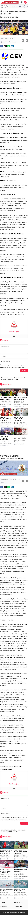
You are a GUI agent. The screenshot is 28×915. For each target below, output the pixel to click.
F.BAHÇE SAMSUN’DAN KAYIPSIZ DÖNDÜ (7, 398)
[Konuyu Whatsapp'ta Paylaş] (8, 46)
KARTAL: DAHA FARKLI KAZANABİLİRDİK (20, 398)
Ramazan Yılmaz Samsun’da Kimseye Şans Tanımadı (5, 871)
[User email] (14, 336)
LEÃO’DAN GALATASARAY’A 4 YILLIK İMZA (5, 418)
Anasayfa (3, 16)
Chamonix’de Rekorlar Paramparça (20, 870)
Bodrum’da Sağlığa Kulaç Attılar (19, 889)
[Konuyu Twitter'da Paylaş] (5, 46)
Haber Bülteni (10, 458)
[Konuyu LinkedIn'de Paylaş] (12, 46)
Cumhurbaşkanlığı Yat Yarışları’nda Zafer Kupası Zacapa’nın (6, 851)
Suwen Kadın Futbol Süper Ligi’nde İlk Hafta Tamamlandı (20, 851)
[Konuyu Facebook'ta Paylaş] (1, 46)
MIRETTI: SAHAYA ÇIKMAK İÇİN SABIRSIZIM (19, 418)
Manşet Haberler (10, 16)
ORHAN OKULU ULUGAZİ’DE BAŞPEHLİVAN (4, 438)
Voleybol (16, 16)
